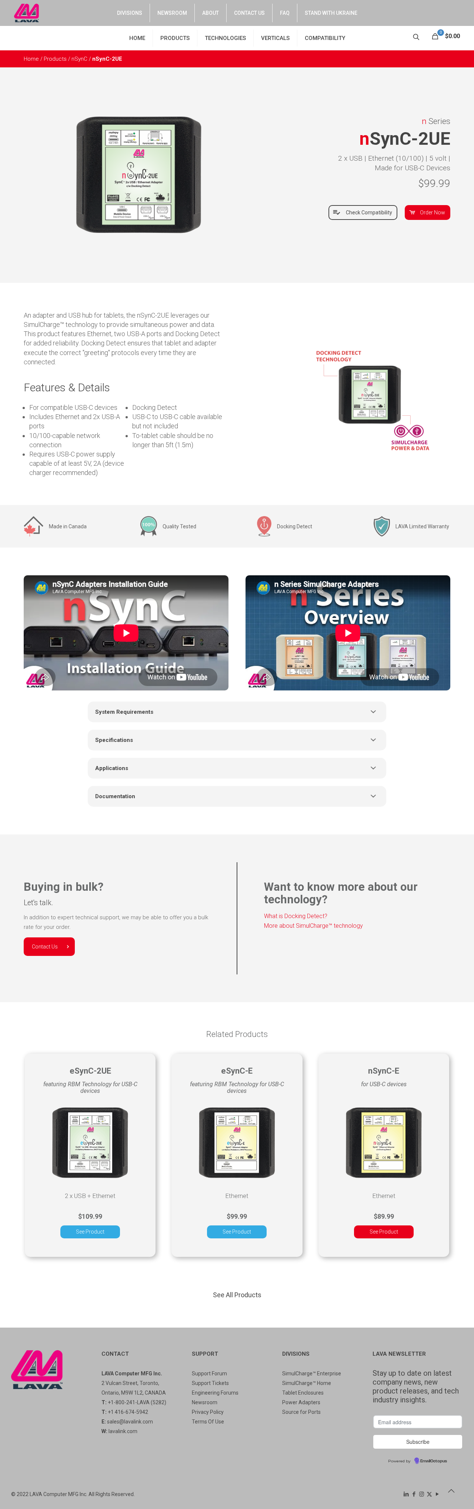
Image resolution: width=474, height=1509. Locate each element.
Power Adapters (301, 1402)
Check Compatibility (369, 212)
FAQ (285, 13)
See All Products (237, 1295)
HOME (137, 38)
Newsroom (204, 1402)
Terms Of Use (208, 1422)
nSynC (80, 59)
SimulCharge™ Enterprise (311, 1373)
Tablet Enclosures (303, 1393)
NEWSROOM (172, 13)
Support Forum (209, 1373)
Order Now (432, 212)
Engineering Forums (215, 1393)
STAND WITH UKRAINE (331, 13)
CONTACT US (249, 13)
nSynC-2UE (107, 59)
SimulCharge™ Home (306, 1383)
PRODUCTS (175, 38)
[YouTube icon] (437, 1494)
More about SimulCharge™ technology (313, 925)
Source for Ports (301, 1412)
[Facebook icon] (414, 1494)
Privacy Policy (208, 1412)
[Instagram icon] (421, 1494)
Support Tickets (210, 1383)
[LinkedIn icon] (406, 1494)
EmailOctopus (433, 1461)
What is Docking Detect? (295, 916)
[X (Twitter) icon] (429, 1494)
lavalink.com (123, 1431)
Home (32, 59)
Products (56, 59)
